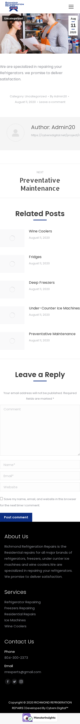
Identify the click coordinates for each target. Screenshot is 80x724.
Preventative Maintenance (52, 333)
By (58, 96)
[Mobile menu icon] (71, 6)
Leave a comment (52, 102)
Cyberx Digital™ (57, 708)
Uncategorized (13, 18)
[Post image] (12, 238)
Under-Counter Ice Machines (54, 308)
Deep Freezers (42, 282)
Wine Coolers (40, 231)
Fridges (35, 256)
